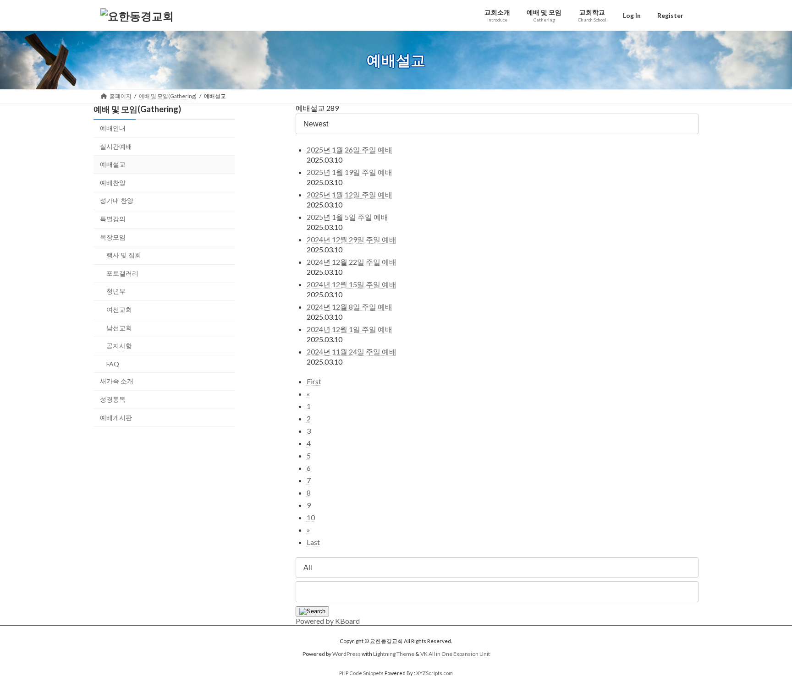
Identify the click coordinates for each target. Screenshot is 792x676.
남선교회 (119, 328)
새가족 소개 (116, 381)
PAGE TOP (765, 647)
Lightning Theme (393, 653)
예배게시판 (116, 417)
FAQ (112, 364)
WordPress (346, 653)
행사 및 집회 (123, 255)
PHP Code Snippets (361, 673)
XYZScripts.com (434, 673)
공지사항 (119, 345)
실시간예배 (116, 146)
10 (311, 517)
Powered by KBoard (328, 620)
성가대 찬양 (116, 201)
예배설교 (113, 164)
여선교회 (119, 309)
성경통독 (113, 399)
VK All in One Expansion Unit (455, 653)
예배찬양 (113, 182)
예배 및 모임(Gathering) (137, 109)
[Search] (312, 611)
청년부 (116, 291)
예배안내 (113, 128)
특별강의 (113, 219)
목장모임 (113, 237)
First (314, 381)
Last (313, 542)
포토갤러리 (122, 273)
